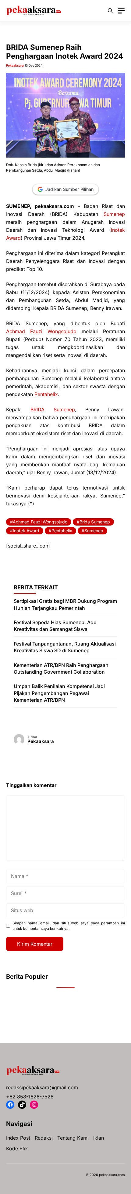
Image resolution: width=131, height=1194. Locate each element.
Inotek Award (26, 530)
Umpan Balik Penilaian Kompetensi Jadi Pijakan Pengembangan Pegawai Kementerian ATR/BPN (59, 693)
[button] (110, 10)
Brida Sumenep (95, 521)
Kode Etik (17, 1148)
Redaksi (44, 1138)
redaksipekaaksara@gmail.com (42, 1087)
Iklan (98, 1138)
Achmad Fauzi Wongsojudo (41, 331)
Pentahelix (46, 394)
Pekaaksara (15, 65)
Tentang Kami (73, 1138)
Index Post (18, 1138)
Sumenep (114, 214)
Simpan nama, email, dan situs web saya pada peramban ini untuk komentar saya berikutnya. (68, 926)
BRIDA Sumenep (52, 409)
